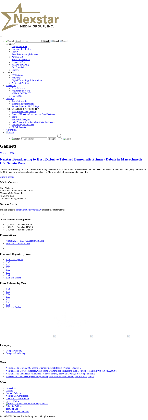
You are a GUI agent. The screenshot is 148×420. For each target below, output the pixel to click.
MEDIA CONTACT (21, 93)
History (15, 51)
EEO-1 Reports (19, 127)
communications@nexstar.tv (28, 209)
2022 (8, 270)
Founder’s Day (18, 62)
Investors (10, 98)
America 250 (17, 57)
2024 (8, 264)
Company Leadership (21, 49)
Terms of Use (12, 409)
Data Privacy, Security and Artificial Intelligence (34, 122)
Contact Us (17, 96)
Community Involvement (23, 124)
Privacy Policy (12, 401)
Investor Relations (14, 393)
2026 (8, 289)
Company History (14, 350)
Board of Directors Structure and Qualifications (33, 114)
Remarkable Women (21, 59)
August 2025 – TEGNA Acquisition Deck (25, 241)
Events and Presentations (23, 104)
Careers (15, 70)
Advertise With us (14, 406)
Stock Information (20, 101)
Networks (16, 77)
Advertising (11, 130)
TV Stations (17, 75)
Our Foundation (19, 67)
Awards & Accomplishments (25, 54)
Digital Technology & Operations (27, 80)
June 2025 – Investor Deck (18, 243)
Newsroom (11, 85)
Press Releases (18, 88)
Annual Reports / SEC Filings (25, 106)
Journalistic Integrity (21, 119)
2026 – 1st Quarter (14, 259)
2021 (8, 272)
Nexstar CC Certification (17, 396)
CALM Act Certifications (17, 398)
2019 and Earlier (13, 277)
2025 (8, 262)
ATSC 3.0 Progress (20, 83)
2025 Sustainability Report (24, 111)
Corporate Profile (19, 46)
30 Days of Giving (20, 64)
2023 (8, 267)
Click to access (7, 177)
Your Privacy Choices (37, 403)
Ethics (14, 117)
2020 (8, 275)
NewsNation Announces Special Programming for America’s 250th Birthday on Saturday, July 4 (50, 376)
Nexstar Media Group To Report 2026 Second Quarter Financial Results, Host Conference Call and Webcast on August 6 (61, 371)
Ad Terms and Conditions (17, 411)
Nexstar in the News (21, 90)
